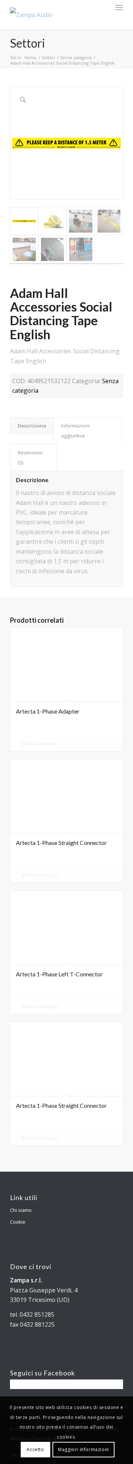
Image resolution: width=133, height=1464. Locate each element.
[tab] (32, 425)
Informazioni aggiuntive (75, 430)
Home (30, 57)
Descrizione (32, 425)
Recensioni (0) (30, 457)
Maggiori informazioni (83, 1449)
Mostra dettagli (41, 743)
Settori (27, 43)
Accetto (35, 1449)
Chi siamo (21, 1210)
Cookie (17, 1222)
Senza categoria (76, 57)
